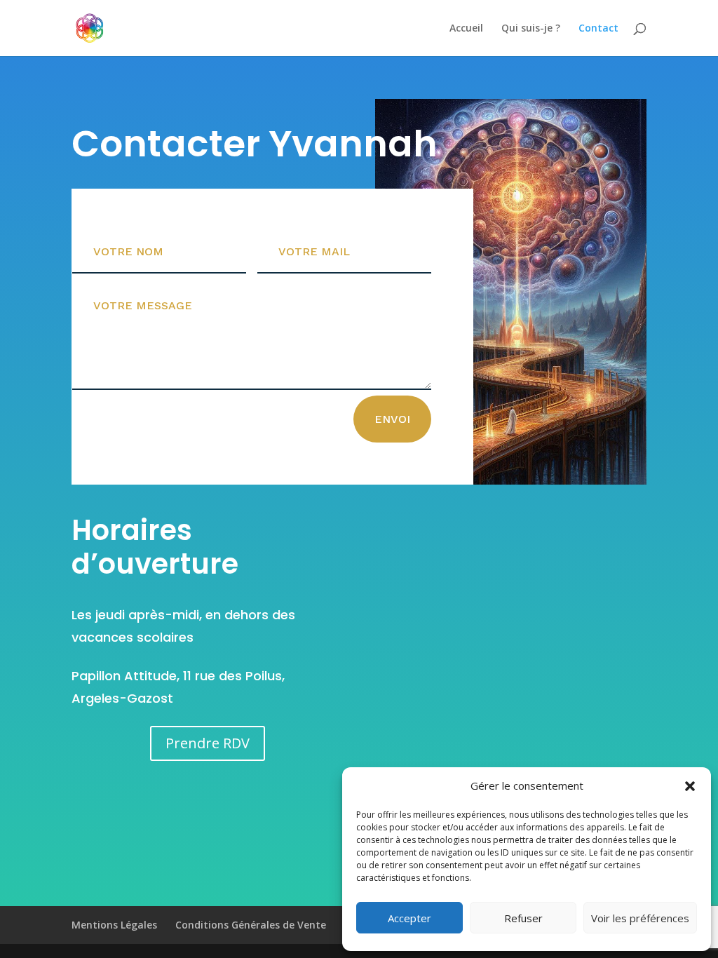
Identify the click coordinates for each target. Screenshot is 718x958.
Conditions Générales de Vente (250, 924)
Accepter (409, 918)
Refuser (523, 918)
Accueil (466, 28)
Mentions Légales (114, 924)
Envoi (392, 419)
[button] (690, 786)
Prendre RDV (207, 743)
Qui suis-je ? (530, 28)
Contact (598, 28)
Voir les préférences (640, 918)
